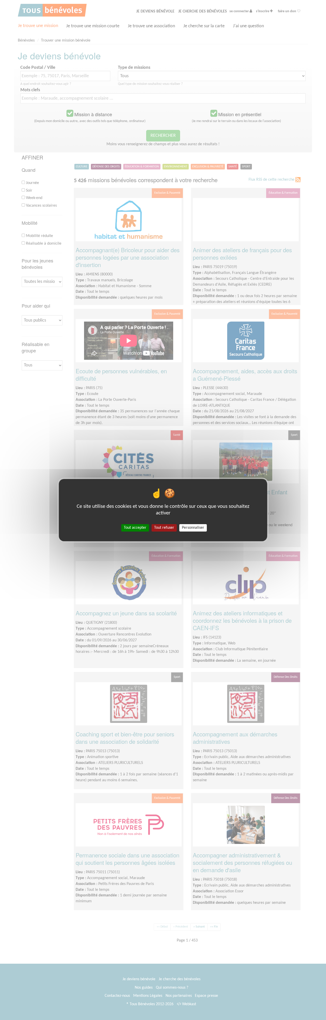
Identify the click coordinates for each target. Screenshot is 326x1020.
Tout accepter (135, 527)
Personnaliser (193, 527)
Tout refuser (164, 527)
